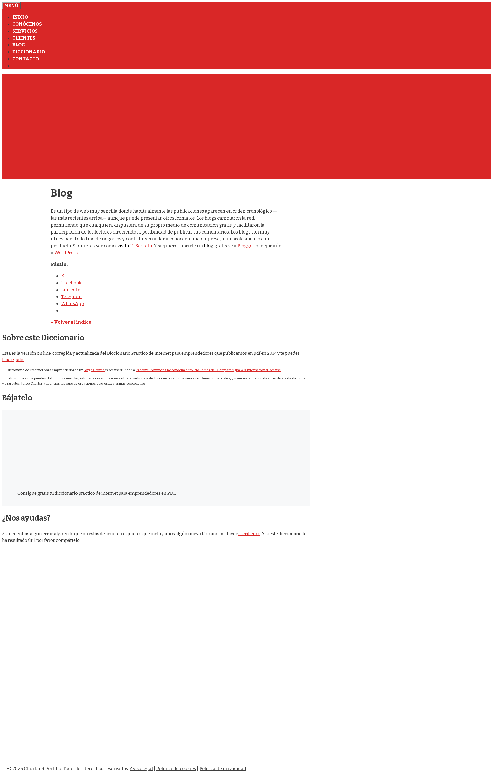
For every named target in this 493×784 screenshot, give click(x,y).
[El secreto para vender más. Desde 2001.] (161, 757)
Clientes (23, 38)
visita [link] (123, 246)
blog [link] (208, 246)
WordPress (66, 253)
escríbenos (249, 533)
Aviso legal (141, 768)
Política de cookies (176, 768)
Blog (18, 45)
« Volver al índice (71, 322)
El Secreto (141, 246)
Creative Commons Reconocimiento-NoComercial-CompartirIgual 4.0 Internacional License (208, 370)
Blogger (246, 246)
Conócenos (27, 24)
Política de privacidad (223, 768)
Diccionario (28, 52)
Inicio (20, 17)
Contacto (25, 59)
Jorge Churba (94, 370)
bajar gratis (13, 359)
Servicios (25, 31)
